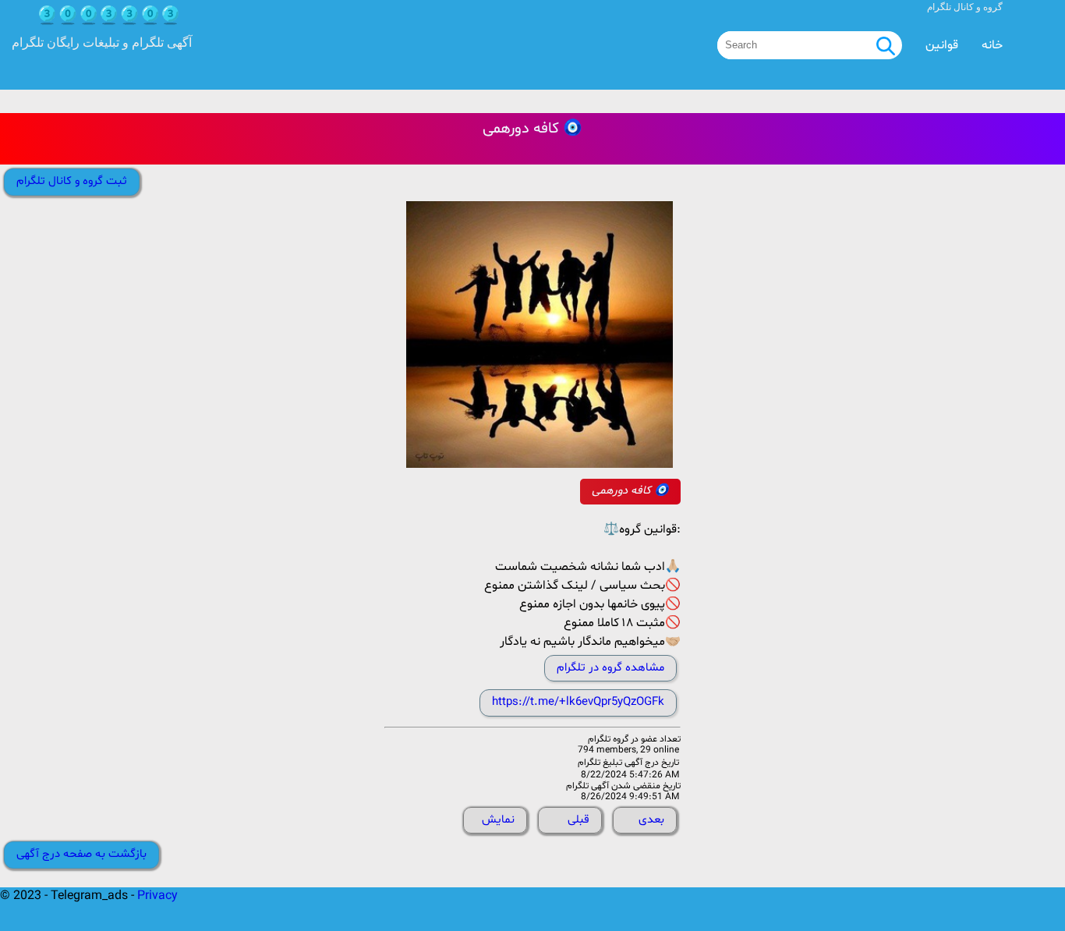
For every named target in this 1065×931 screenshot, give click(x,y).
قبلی (578, 820)
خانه (992, 45)
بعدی (651, 820)
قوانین (941, 45)
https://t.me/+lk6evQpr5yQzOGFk (578, 702)
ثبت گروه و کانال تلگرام (71, 181)
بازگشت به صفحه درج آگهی (81, 854)
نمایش (498, 820)
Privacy (157, 895)
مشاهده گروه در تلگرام (610, 668)
